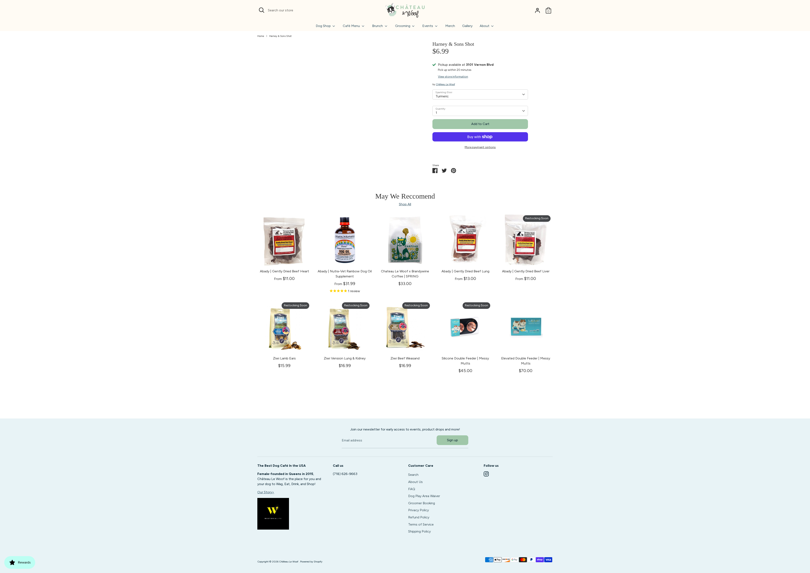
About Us (415, 482)
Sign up (452, 440)
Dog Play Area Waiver (424, 496)
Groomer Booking (421, 503)
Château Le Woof (445, 84)
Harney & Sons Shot (280, 36)
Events (428, 26)
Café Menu (352, 26)
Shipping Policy (419, 531)
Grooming (403, 26)
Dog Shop (324, 26)
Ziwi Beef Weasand (405, 358)
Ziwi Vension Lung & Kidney (345, 358)
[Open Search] (261, 10)
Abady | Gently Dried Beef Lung (465, 271)
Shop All (405, 204)
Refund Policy (418, 517)
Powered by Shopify (311, 561)
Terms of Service (421, 524)
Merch (450, 26)
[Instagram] (486, 473)
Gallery (467, 26)
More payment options (480, 147)
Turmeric (442, 96)
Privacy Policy (418, 510)
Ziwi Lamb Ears (284, 358)
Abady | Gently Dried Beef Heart (284, 271)
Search (413, 475)
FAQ (411, 489)
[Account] (537, 10)
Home (260, 36)
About (485, 26)
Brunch (378, 26)
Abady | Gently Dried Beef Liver (525, 271)
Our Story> (265, 492)
